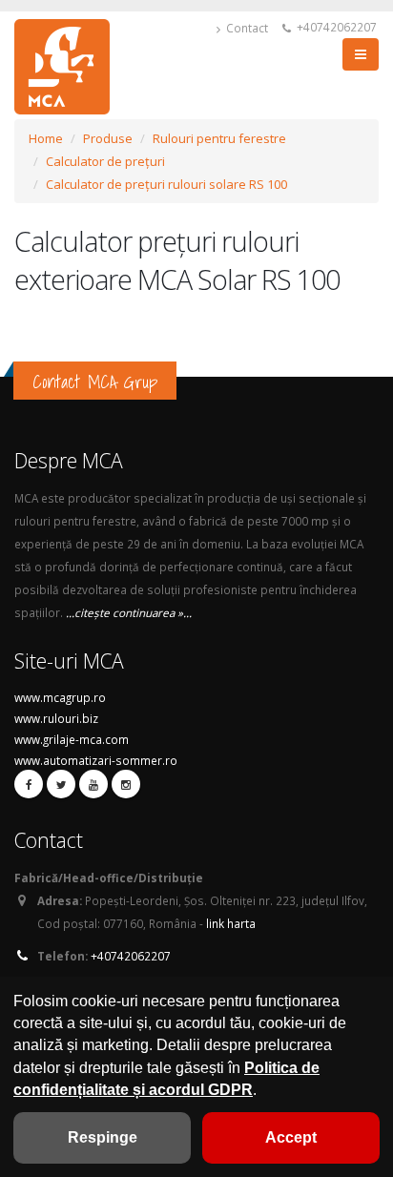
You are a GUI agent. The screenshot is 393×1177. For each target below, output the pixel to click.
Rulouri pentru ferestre (219, 138)
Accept (291, 1137)
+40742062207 (335, 26)
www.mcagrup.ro (60, 697)
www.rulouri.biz (56, 718)
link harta (231, 923)
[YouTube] (93, 784)
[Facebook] (28, 784)
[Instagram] (126, 784)
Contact (245, 27)
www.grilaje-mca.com (71, 739)
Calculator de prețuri (105, 161)
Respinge (102, 1137)
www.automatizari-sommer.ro (95, 760)
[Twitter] (61, 784)
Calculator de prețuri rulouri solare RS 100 (166, 184)
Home (46, 138)
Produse (108, 138)
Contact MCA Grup (94, 381)
